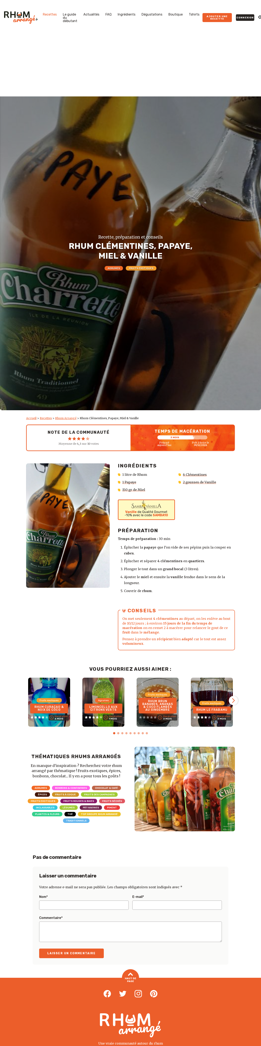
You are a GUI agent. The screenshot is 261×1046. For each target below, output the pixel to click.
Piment (112, 807)
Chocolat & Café (106, 788)
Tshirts (194, 14)
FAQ (108, 14)
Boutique (175, 14)
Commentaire (51, 918)
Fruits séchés (112, 801)
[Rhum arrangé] (21, 17)
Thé (70, 814)
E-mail (138, 896)
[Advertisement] (130, 65)
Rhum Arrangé (65, 418)
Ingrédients (126, 14)
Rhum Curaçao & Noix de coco (49, 708)
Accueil (31, 418)
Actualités (91, 14)
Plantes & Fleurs (47, 814)
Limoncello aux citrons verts (103, 708)
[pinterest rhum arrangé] (153, 994)
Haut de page (130, 980)
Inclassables (45, 807)
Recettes (50, 14)
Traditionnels (76, 820)
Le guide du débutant (70, 18)
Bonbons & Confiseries (71, 788)
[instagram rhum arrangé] (138, 994)
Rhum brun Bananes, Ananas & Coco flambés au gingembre (157, 706)
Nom (43, 896)
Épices (42, 794)
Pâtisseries (91, 807)
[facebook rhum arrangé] (107, 994)
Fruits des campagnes (99, 794)
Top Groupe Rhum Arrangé (99, 814)
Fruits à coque (65, 794)
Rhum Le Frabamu (211, 710)
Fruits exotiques (141, 268)
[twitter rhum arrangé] (122, 994)
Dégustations (152, 14)
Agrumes (114, 268)
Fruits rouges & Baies (78, 801)
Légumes (69, 807)
